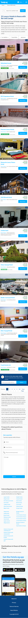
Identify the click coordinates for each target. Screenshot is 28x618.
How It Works (14, 610)
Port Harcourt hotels (8, 500)
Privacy (14, 602)
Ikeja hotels (6, 511)
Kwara (4, 65)
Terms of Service (14, 606)
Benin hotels (19, 502)
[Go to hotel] (14, 50)
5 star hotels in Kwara (21, 520)
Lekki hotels (6, 513)
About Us (14, 598)
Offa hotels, (10, 552)
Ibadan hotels (19, 497)
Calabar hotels (7, 504)
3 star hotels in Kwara (21, 516)
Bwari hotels (6, 515)
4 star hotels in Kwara (21, 518)
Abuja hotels (6, 498)
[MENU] (26, 2)
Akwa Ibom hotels (8, 506)
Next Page (22, 390)
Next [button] (27, 49)
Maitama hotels (7, 517)
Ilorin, (2, 65)
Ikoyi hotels (6, 519)
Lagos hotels (6, 497)
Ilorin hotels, (4, 552)
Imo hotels (6, 502)
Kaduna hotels (19, 506)
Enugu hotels (19, 508)
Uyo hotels (18, 504)
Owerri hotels (19, 498)
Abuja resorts (7, 522)
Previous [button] (0, 49)
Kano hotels (19, 500)
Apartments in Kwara (21, 525)
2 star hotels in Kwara (21, 514)
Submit (14, 476)
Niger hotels (6, 508)
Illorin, (2, 98)
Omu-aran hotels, (17, 552)
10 (19, 389)
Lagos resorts (7, 520)
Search (22, 10)
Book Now (22, 67)
